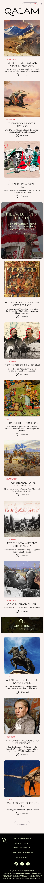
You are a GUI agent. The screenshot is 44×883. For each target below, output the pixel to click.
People (9, 180)
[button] (3, 4)
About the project (22, 848)
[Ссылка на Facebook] (22, 865)
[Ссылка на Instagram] (16, 865)
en (35, 4)
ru (30, 4)
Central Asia (11, 479)
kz (25, 4)
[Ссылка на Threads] (28, 865)
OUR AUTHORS (22, 857)
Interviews (10, 120)
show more (22, 824)
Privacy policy (22, 843)
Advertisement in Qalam (22, 852)
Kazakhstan (11, 59)
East (8, 419)
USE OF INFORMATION (22, 838)
